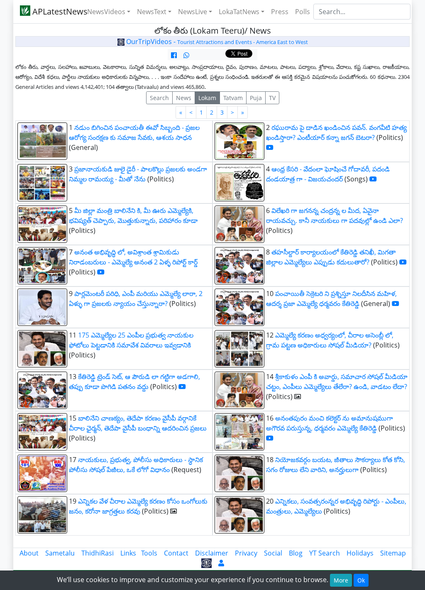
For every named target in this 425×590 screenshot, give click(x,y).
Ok (361, 580)
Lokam (207, 98)
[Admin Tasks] (221, 563)
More (341, 580)
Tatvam (233, 98)
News (183, 98)
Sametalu (60, 553)
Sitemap (393, 553)
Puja (256, 98)
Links (128, 553)
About (29, 553)
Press (279, 11)
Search (159, 98)
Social (273, 553)
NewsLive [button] (192, 11)
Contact (176, 553)
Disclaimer (211, 553)
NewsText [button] (151, 11)
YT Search (324, 553)
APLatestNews (53, 11)
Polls (302, 11)
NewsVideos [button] (106, 11)
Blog (296, 553)
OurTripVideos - (216, 41)
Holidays (360, 553)
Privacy (246, 553)
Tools (149, 553)
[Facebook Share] (174, 55)
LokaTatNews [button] (239, 11)
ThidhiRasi (97, 553)
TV (272, 98)
